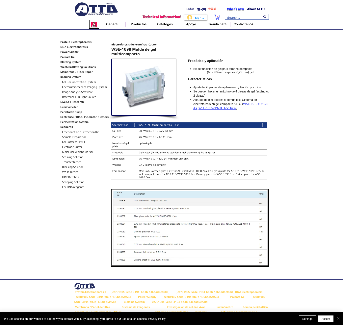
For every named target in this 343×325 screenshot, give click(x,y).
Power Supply (69, 51)
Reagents (66, 126)
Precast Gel (67, 57)
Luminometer (69, 107)
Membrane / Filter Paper (76, 71)
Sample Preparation (74, 136)
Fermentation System (74, 121)
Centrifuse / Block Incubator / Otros (97, 311)
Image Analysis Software (77, 91)
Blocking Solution (73, 166)
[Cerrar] (338, 318)
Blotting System (70, 61)
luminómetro (225, 307)
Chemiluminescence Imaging (79, 86)
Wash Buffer (70, 171)
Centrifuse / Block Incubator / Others (84, 116)
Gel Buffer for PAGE (73, 141)
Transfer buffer (71, 161)
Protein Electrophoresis (76, 41)
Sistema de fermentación (171, 311)
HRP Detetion (70, 177)
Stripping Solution (73, 182)
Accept (326, 319)
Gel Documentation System (79, 82)
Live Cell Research (72, 101)
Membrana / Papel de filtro (92, 307)
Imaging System (70, 76)
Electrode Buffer (72, 146)
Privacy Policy (157, 319)
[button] (218, 17)
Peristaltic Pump (71, 111)
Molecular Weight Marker (77, 151)
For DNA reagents (73, 186)
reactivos (201, 311)
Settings (307, 319)
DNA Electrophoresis (74, 46)
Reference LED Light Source (79, 96)
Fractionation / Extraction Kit (80, 132)
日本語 (190, 9)
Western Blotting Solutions (78, 66)
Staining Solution (72, 157)
